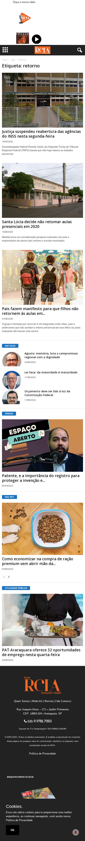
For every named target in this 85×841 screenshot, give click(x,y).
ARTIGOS (10, 345)
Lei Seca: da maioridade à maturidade (51, 372)
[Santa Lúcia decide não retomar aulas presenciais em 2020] (42, 190)
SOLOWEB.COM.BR (56, 729)
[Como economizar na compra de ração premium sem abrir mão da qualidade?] (42, 529)
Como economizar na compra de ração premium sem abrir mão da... (37, 561)
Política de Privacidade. (19, 820)
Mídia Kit (37, 701)
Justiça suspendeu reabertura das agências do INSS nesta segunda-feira (41, 134)
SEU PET (9, 496)
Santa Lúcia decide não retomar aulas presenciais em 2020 (37, 224)
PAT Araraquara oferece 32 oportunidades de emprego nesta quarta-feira (41, 652)
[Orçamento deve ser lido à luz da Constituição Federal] (12, 396)
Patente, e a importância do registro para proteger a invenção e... (40, 478)
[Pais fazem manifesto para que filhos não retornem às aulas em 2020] (42, 277)
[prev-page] (4, 577)
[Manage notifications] (76, 832)
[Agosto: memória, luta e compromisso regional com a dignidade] (12, 359)
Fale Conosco (63, 701)
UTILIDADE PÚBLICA (16, 587)
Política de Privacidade (42, 753)
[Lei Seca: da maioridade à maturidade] (12, 380)
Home (4, 59)
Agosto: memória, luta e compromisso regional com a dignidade (51, 355)
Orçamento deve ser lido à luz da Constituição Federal (47, 393)
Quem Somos (22, 701)
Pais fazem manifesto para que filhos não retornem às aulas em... (40, 311)
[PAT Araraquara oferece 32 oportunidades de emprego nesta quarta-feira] (42, 620)
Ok (12, 830)
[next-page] (9, 577)
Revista (48, 701)
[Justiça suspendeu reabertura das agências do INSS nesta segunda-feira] (42, 100)
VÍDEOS (9, 413)
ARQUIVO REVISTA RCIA (20, 776)
